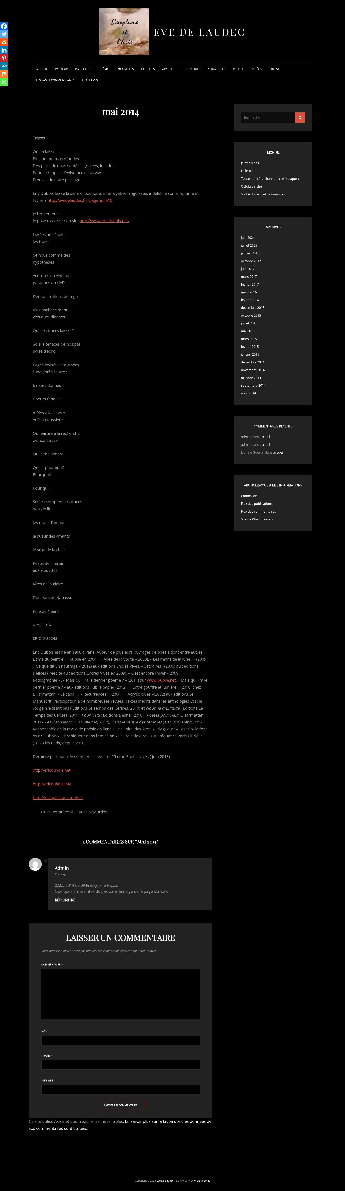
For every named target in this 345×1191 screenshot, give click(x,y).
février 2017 (250, 284)
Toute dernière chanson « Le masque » (270, 178)
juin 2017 (248, 269)
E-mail (47, 1056)
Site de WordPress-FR (257, 519)
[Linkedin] (4, 50)
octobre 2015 (251, 315)
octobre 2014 (251, 378)
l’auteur (61, 69)
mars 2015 (249, 339)
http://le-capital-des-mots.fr (58, 797)
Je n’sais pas (250, 163)
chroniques (191, 69)
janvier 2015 (250, 354)
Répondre (65, 900)
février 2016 (250, 300)
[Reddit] (4, 42)
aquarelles (217, 69)
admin (62, 868)
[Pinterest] (4, 58)
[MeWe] (4, 66)
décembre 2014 (252, 362)
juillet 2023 (249, 245)
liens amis (90, 80)
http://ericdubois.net (51, 770)
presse (274, 69)
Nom (45, 1031)
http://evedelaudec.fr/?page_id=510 (80, 200)
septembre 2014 (253, 385)
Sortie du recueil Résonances (263, 194)
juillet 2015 (249, 323)
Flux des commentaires (258, 511)
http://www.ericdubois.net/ (104, 220)
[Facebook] (4, 26)
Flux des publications (257, 503)
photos (239, 69)
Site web (47, 1080)
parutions (83, 69)
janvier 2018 (250, 253)
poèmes (104, 69)
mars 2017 (249, 276)
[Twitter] (4, 34)
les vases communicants (55, 80)
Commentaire (52, 964)
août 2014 (248, 393)
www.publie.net (161, 680)
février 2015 (250, 346)
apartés (168, 69)
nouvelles (126, 69)
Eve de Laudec (200, 31)
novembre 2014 (253, 370)
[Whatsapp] (4, 82)
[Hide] (1, 89)
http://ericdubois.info (52, 784)
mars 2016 (249, 292)
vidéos (257, 69)
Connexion (249, 496)
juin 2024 (248, 237)
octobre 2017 (251, 261)
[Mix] (4, 74)
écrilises (148, 69)
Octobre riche (251, 186)
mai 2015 (248, 331)
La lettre (247, 171)
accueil (42, 69)
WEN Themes (202, 1180)
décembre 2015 (252, 307)
